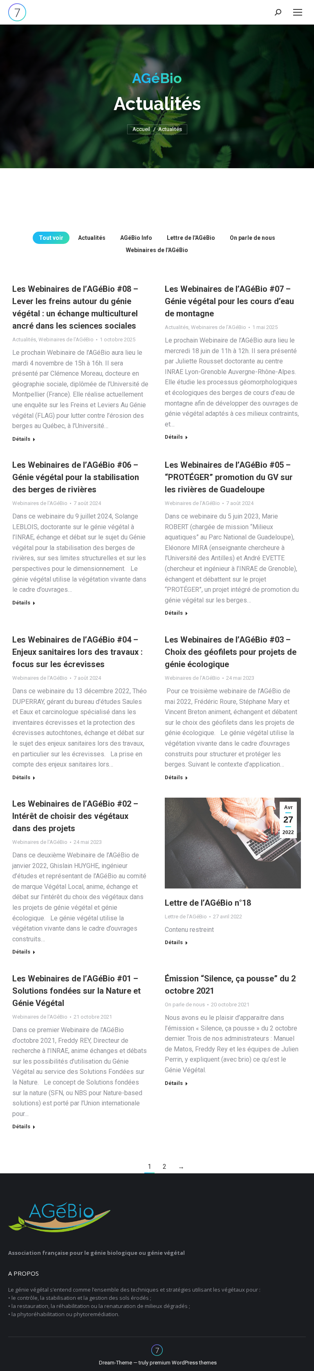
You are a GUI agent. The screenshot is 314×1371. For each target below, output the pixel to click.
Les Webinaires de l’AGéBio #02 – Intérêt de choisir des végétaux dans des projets (75, 816)
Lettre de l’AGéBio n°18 (208, 903)
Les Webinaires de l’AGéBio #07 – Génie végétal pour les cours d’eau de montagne (229, 301)
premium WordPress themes (183, 1363)
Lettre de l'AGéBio (191, 238)
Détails (21, 439)
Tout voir (51, 238)
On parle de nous (252, 238)
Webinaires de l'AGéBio (157, 250)
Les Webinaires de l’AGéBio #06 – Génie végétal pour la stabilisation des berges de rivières (75, 477)
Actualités (91, 238)
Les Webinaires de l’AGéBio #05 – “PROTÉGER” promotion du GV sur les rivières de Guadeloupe (229, 477)
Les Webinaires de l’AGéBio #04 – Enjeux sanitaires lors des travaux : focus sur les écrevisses (77, 652)
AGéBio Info (136, 238)
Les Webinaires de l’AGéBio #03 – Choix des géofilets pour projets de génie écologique (230, 652)
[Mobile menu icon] (297, 12)
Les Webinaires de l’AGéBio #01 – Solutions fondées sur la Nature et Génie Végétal (76, 991)
